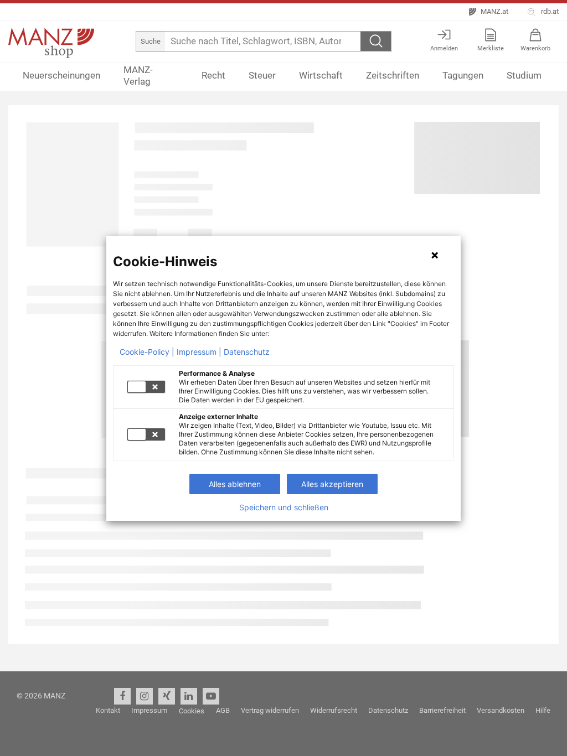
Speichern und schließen (283, 507)
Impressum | (199, 352)
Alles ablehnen (235, 484)
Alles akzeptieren (332, 484)
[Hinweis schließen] (434, 255)
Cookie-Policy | (147, 352)
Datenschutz (247, 352)
